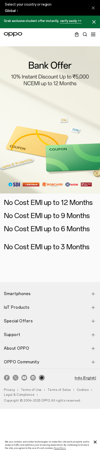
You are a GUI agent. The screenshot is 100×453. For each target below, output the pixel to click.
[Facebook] (7, 378)
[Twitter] (15, 378)
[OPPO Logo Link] (13, 34)
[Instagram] (33, 378)
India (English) (85, 378)
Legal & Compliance (19, 394)
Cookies (83, 390)
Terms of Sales (59, 390)
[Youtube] (24, 378)
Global (10, 11)
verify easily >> (71, 21)
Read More (60, 448)
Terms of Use (31, 390)
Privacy (9, 390)
